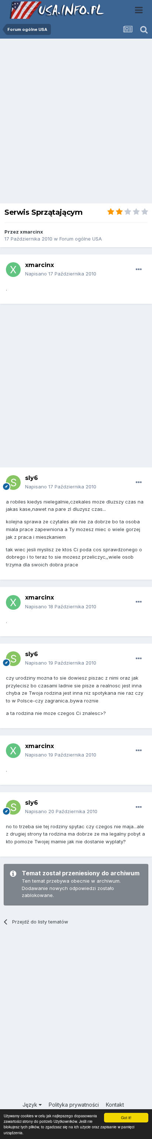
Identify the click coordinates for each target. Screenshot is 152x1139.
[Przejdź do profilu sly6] (13, 482)
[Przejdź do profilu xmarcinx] (13, 269)
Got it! (126, 1117)
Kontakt (115, 1104)
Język (31, 1104)
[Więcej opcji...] (138, 269)
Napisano (60, 274)
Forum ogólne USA (80, 239)
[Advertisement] (76, 123)
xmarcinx (31, 232)
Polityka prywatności (74, 1104)
